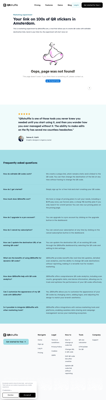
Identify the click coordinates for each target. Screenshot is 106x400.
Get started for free (91, 5)
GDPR (53, 355)
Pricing (37, 5)
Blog (70, 5)
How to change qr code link (69, 342)
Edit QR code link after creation (70, 358)
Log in (76, 5)
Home (40, 340)
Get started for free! (52, 395)
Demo (60, 5)
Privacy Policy (56, 347)
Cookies (54, 351)
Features (49, 5)
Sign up (40, 344)
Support (95, 340)
